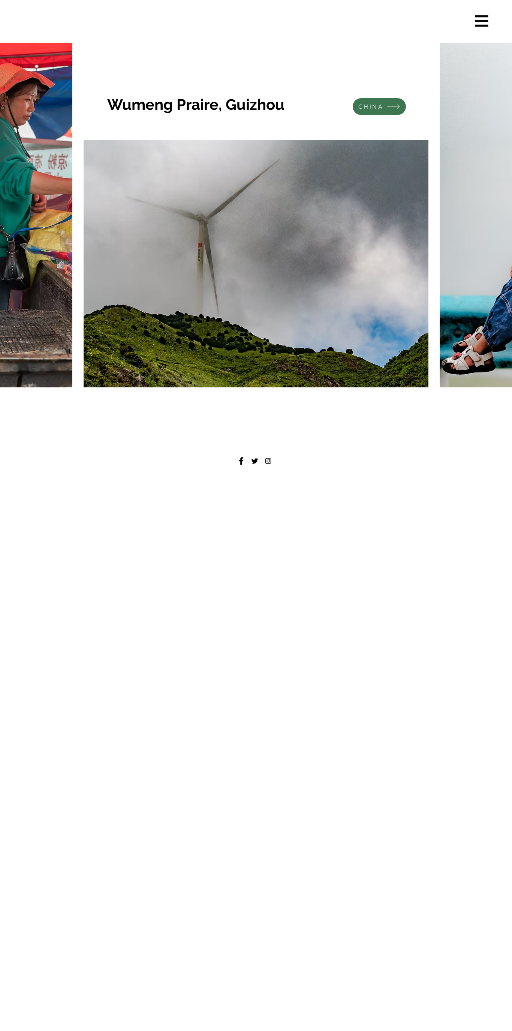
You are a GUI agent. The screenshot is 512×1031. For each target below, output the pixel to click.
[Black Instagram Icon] (268, 461)
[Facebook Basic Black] (241, 461)
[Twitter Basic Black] (255, 461)
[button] (481, 21)
